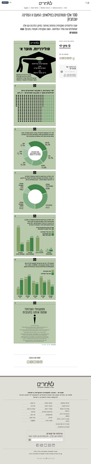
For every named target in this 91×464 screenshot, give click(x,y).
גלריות (50, 418)
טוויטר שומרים (46, 345)
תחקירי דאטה (48, 409)
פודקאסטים (49, 415)
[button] (87, 2)
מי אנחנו (32, 403)
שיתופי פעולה (48, 403)
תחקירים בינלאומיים (63, 427)
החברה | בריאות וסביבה (62, 424)
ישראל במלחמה (65, 403)
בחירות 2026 (65, 406)
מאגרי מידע (49, 421)
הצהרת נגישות (31, 409)
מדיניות (33, 406)
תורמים (33, 412)
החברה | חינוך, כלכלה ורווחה (63, 420)
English (33, 421)
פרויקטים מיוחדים (47, 412)
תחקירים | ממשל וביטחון (64, 410)
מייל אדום (32, 418)
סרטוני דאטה (48, 406)
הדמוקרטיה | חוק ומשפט (64, 415)
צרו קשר (32, 415)
